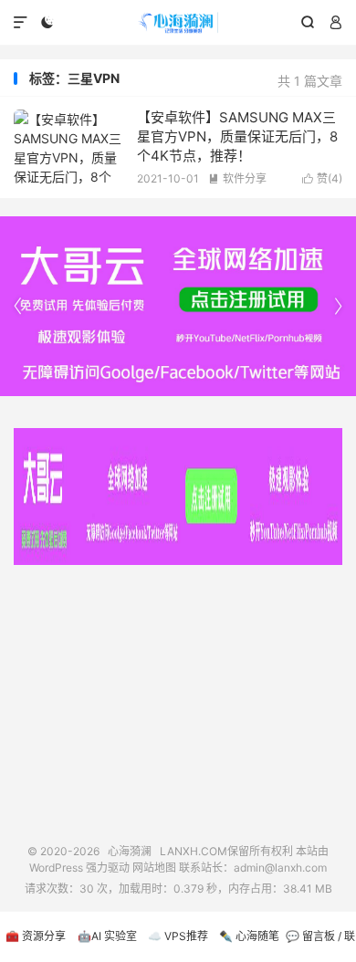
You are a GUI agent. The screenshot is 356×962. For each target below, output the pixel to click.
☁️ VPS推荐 (178, 936)
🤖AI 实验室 (107, 936)
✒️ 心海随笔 (249, 936)
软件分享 (237, 178)
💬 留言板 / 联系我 (320, 945)
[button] (337, 306)
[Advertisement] (178, 697)
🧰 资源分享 (35, 936)
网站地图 (154, 867)
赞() (322, 178)
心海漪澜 (178, 23)
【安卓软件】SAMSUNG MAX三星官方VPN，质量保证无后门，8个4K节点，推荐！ (237, 136)
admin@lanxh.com (280, 867)
